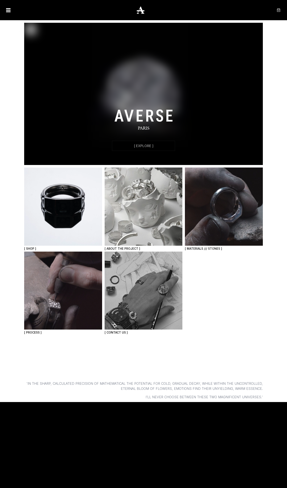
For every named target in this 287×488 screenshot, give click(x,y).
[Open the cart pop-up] (278, 10)
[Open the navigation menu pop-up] (8, 10)
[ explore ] (143, 146)
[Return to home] (143, 10)
